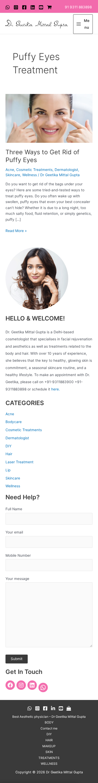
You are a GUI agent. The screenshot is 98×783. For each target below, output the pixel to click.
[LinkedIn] (32, 685)
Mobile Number (18, 555)
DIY (8, 446)
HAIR (49, 740)
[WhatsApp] (7, 7)
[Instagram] (16, 7)
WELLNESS (49, 764)
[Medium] (68, 708)
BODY (49, 722)
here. (55, 389)
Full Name (13, 509)
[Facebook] (24, 7)
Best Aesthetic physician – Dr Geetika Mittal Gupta (49, 717)
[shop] (49, 7)
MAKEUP (49, 746)
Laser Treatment (19, 462)
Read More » (16, 230)
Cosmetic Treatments (34, 170)
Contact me (49, 728)
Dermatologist (66, 170)
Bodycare (13, 422)
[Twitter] (32, 7)
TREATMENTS (49, 758)
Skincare (12, 175)
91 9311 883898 (78, 7)
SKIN (49, 752)
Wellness (29, 175)
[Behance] (53, 708)
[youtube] (41, 7)
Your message (17, 579)
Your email (14, 532)
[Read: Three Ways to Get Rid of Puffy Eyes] (49, 118)
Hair (8, 454)
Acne (9, 170)
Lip (7, 470)
